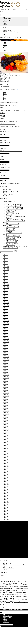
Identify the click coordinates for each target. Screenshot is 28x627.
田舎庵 (23, 596)
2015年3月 (5, 460)
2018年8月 (5, 399)
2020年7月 (5, 364)
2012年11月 (6, 502)
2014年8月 (5, 471)
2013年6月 (5, 492)
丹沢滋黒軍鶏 (8, 584)
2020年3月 (5, 370)
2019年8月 (5, 381)
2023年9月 (5, 307)
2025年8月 (5, 273)
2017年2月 (5, 426)
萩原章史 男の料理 (7, 18)
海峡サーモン (4, 596)
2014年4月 (5, 477)
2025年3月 (5, 280)
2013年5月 (5, 493)
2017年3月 (5, 424)
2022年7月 (5, 328)
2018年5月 (5, 403)
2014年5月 (5, 475)
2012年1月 (5, 517)
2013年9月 (5, 487)
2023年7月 (5, 310)
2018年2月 (5, 408)
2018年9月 (5, 397)
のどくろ (2, 583)
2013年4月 (5, 495)
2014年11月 (6, 466)
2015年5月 (5, 457)
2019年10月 (6, 378)
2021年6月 (5, 348)
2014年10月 (6, 468)
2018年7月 (5, 400)
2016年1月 (5, 445)
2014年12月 (6, 465)
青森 (12, 601)
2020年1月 (5, 373)
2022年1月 (5, 337)
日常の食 (5, 192)
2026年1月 (5, 265)
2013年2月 (5, 498)
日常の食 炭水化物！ (8, 194)
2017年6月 (5, 420)
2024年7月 (5, 292)
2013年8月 (5, 489)
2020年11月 (6, 358)
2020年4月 (5, 369)
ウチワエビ (12, 583)
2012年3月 (5, 514)
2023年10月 (6, 306)
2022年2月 (5, 336)
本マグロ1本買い (19, 592)
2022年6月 (5, 330)
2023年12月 (6, 303)
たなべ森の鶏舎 (23, 581)
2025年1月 (5, 283)
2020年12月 (6, 357)
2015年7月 (5, 454)
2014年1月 (5, 481)
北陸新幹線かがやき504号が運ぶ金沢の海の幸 (10, 586)
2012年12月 (6, 501)
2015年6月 (5, 456)
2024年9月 (5, 289)
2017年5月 (5, 421)
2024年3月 (5, 298)
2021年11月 (6, 340)
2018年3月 (5, 406)
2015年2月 (5, 462)
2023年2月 (5, 318)
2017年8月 (5, 417)
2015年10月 (6, 450)
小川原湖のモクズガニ (16, 590)
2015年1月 (5, 463)
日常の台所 (6, 195)
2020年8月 (5, 363)
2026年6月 (5, 258)
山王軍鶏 (23, 590)
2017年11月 (6, 412)
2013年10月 (6, 486)
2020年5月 (5, 367)
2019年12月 (6, 375)
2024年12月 (6, 285)
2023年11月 (6, 304)
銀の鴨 (8, 602)
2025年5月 (5, 277)
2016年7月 (5, 436)
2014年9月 (5, 469)
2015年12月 (6, 447)
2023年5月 (5, 313)
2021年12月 (6, 339)
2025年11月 (6, 268)
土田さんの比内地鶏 (21, 588)
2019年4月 (5, 387)
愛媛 (6, 592)
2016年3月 (5, 442)
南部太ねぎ (13, 588)
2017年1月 (5, 427)
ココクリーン (18, 583)
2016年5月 (5, 439)
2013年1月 (5, 499)
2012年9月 (5, 505)
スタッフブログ (7, 20)
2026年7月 (5, 256)
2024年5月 (5, 295)
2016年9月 (5, 433)
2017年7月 (5, 418)
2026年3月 (5, 262)
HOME (4, 17)
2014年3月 (5, 478)
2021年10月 (6, 342)
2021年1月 (5, 355)
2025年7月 (5, 274)
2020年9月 (5, 361)
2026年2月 (5, 264)
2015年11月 (6, 448)
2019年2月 (5, 390)
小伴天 (3, 590)
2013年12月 (6, 483)
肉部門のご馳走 (17, 599)
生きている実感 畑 (8, 189)
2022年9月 (5, 325)
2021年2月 (5, 354)
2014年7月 (5, 472)
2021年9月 (5, 343)
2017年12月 (6, 411)
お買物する (6, 24)
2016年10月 (6, 432)
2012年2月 (5, 516)
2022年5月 (5, 331)
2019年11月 (6, 376)
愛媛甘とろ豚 (12, 592)
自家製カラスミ (24, 599)
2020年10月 (6, 360)
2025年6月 (5, 276)
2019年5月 (5, 385)
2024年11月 (6, 286)
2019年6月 (5, 384)
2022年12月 (6, 321)
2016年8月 (5, 435)
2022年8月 (5, 327)
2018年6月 (5, 402)
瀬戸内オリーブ (11, 596)
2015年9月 (5, 451)
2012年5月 (5, 511)
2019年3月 (5, 388)
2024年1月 (5, 301)
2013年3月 (5, 496)
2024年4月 (5, 297)
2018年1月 (5, 409)
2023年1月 (5, 319)
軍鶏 (4, 602)
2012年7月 (5, 508)
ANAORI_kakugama (6, 581)
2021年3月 (5, 352)
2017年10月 (6, 414)
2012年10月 (6, 504)
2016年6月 (5, 438)
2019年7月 (5, 382)
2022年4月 (5, 333)
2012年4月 (5, 513)
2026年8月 (5, 255)
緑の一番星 (9, 599)
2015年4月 (5, 459)
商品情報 (5, 21)
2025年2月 (5, 282)
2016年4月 (5, 441)
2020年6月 (5, 366)
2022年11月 (6, 322)
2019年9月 (5, 379)
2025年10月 (6, 270)
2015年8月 (5, 453)
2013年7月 (5, 490)
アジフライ (7, 583)
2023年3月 (5, 316)
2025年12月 (6, 267)
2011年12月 (6, 519)
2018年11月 (6, 394)
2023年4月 (5, 315)
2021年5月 (5, 349)
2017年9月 (5, 415)
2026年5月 (5, 259)
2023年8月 (5, 309)
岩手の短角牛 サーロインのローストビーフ (14, 191)
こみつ (18, 581)
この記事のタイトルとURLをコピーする (9, 102)
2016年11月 (6, 430)
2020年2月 (5, 372)
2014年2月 (5, 480)
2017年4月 (5, 423)
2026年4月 (5, 261)
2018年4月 (5, 405)
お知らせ (5, 23)
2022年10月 (6, 324)
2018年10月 (6, 396)
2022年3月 (5, 334)
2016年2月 (5, 444)
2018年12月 (6, 393)
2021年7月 (5, 346)
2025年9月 (5, 271)
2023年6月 (5, 312)
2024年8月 (5, 291)
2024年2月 (5, 300)
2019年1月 (5, 391)
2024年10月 (6, 288)
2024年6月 (5, 294)
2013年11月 (6, 484)
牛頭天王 (18, 596)
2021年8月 (5, 345)
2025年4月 (5, 279)
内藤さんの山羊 (19, 584)
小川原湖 (7, 590)
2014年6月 (5, 474)
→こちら (17, 89)
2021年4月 (5, 351)
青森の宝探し (16, 602)
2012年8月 (5, 507)
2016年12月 (6, 429)
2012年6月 (5, 510)
